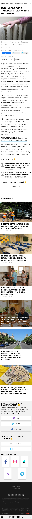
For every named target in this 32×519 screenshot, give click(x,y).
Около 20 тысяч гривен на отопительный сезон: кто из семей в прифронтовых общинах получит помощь (14, 390)
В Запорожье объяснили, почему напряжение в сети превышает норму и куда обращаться (18, 166)
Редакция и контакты (16, 486)
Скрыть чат (16, 187)
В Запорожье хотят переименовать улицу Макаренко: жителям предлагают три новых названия (12, 355)
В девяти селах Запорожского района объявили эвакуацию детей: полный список (15, 226)
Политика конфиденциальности (16, 490)
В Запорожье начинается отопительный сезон (14, 139)
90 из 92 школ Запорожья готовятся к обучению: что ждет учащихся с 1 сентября (14, 258)
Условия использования (15, 484)
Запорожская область (21, 3)
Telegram (17, 423)
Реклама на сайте (16, 488)
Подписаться (17, 449)
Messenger (17, 429)
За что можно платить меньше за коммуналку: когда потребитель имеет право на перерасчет (18, 175)
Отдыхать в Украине (7, 3)
